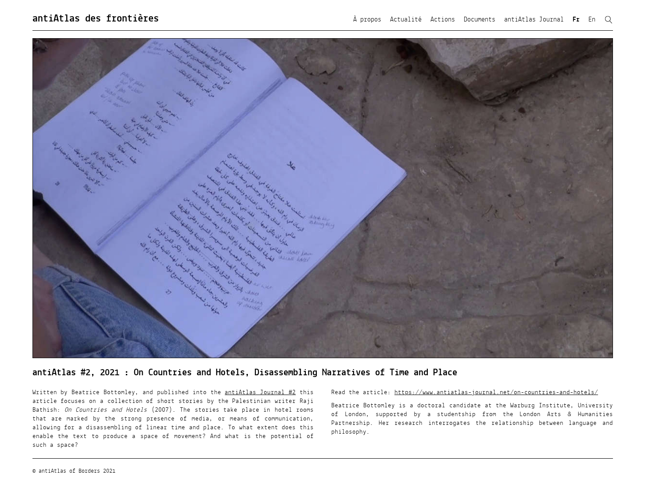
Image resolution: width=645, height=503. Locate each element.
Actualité (406, 20)
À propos (367, 20)
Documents (479, 20)
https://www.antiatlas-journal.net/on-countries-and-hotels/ (496, 392)
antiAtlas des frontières (95, 19)
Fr (576, 20)
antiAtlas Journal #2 (260, 392)
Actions (442, 20)
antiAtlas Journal (534, 20)
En (591, 20)
